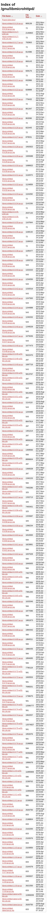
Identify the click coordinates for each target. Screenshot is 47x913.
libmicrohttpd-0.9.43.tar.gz (12, 298)
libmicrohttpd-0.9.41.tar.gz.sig (8, 284)
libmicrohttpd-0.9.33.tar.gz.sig (8, 199)
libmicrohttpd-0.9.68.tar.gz (12, 630)
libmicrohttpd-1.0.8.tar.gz (12, 876)
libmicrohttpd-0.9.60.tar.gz (12, 535)
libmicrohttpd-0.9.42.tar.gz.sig (8, 294)
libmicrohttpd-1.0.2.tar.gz (12, 819)
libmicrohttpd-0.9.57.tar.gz (12, 497)
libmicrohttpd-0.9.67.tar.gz (12, 620)
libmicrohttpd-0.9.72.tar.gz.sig (8, 682)
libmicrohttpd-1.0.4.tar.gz (12, 838)
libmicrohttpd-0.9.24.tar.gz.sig (8, 113)
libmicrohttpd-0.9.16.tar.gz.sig (8, 28)
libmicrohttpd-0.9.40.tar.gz (12, 270)
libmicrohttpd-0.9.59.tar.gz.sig (8, 530)
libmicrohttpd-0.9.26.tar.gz (12, 128)
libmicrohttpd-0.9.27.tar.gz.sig (8, 142)
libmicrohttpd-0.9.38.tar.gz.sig (8, 256)
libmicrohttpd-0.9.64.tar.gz (12, 582)
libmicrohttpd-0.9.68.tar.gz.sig (8, 635)
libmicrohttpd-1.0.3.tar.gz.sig (8, 834)
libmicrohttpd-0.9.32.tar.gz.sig (8, 189)
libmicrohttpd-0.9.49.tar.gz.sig (8, 369)
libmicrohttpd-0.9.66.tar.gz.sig (8, 616)
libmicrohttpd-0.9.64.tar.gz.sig (8, 587)
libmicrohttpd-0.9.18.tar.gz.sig (8, 57)
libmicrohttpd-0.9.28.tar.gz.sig (8, 151)
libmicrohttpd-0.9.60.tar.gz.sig (8, 540)
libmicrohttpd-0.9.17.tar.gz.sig (8, 47)
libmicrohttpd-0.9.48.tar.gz (12, 346)
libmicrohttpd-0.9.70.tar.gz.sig (8, 654)
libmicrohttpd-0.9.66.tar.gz (12, 611)
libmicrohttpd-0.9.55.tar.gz (12, 469)
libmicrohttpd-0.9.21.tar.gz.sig (8, 85)
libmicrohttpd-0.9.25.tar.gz (12, 118)
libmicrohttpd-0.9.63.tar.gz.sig (8, 568)
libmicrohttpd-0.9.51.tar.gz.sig (8, 407)
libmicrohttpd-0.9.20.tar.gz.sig (8, 76)
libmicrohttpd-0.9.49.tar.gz (12, 365)
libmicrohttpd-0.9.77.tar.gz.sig (8, 767)
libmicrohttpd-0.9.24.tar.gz (12, 109)
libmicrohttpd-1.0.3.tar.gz (12, 829)
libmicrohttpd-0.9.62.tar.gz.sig (8, 559)
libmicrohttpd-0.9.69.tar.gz (12, 639)
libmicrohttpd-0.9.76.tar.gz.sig (8, 748)
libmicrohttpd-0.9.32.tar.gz (12, 185)
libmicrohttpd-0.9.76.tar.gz (12, 744)
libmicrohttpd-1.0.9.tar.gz (12, 886)
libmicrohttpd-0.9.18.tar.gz (12, 52)
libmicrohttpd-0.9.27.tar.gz (12, 137)
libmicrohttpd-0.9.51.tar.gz (12, 402)
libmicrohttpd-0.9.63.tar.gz (12, 564)
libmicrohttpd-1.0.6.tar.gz (12, 857)
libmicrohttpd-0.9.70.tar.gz (12, 649)
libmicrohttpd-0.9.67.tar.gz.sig (8, 625)
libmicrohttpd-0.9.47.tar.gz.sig (8, 341)
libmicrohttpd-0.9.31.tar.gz (12, 175)
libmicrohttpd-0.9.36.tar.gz (12, 232)
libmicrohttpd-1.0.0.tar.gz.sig (8, 786)
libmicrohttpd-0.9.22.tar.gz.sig (8, 95)
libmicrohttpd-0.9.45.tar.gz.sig (8, 322)
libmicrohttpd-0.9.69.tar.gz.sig (8, 644)
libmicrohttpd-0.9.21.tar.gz (12, 80)
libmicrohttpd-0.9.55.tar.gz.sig (8, 474)
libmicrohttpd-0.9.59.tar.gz (12, 526)
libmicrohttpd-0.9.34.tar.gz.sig (8, 208)
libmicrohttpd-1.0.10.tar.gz (12, 810)
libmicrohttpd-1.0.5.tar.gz (12, 848)
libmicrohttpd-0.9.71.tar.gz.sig (8, 663)
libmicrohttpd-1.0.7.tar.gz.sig (8, 871)
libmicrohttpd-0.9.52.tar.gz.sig (8, 417)
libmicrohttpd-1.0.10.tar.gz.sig (8, 815)
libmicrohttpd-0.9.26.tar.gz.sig (8, 132)
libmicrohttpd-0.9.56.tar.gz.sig (8, 483)
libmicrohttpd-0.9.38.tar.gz (12, 251)
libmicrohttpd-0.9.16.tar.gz (12, 23)
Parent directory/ (8, 20)
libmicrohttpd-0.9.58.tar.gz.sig (8, 521)
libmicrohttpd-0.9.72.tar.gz (12, 677)
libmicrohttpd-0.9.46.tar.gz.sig (8, 331)
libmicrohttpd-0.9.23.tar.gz (12, 99)
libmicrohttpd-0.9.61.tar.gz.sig (8, 549)
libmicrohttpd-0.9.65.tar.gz (12, 601)
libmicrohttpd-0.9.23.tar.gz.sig (8, 104)
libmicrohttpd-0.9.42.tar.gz (12, 289)
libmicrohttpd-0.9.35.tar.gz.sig (8, 227)
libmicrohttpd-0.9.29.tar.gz (12, 156)
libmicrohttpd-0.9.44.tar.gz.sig (8, 312)
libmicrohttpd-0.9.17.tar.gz (12, 42)
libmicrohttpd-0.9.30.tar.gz (12, 166)
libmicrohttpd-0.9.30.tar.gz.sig (8, 170)
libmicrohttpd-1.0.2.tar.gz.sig (8, 824)
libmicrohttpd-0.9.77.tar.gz (12, 762)
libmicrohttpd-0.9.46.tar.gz (12, 327)
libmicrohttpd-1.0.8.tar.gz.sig (8, 881)
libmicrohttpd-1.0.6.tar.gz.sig (8, 862)
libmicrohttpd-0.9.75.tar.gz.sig (8, 739)
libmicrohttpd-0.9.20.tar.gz (12, 71)
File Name (6, 16)
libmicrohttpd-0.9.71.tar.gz (12, 658)
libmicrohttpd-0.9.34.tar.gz (12, 203)
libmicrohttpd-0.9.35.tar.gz (12, 222)
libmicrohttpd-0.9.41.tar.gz (12, 279)
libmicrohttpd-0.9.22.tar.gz (12, 90)
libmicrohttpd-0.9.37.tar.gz (12, 241)
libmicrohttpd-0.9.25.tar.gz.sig (8, 123)
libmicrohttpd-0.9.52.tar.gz (12, 412)
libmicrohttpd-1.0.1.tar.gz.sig (8, 805)
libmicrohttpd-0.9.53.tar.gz (12, 431)
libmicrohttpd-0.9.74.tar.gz (12, 715)
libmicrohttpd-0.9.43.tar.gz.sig (8, 303)
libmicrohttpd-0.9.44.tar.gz (12, 308)
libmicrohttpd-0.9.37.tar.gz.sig (8, 246)
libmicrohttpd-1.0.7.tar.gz (12, 867)
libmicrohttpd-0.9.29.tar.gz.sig (8, 161)
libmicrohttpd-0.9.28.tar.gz (12, 147)
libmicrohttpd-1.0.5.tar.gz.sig (8, 853)
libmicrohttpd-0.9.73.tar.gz (12, 696)
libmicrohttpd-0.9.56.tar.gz (12, 478)
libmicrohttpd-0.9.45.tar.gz (12, 317)
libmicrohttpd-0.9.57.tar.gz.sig (8, 502)
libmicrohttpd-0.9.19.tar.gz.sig (8, 66)
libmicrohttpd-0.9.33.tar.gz (12, 194)
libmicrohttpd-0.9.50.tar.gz (12, 383)
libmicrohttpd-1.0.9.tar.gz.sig (8, 890)
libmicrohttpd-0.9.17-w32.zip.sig (10, 38)
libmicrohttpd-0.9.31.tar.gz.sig (8, 180)
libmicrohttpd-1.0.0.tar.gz (12, 781)
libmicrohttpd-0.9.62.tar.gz (12, 554)
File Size (27, 16)
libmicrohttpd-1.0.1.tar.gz (12, 800)
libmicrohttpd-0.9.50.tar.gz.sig (8, 388)
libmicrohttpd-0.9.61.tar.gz (12, 545)
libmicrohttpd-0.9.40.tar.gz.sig (8, 275)
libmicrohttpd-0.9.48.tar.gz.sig (8, 350)
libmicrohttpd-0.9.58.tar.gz (12, 516)
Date (38, 16)
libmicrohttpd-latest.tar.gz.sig (8, 909)
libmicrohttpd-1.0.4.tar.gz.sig (8, 843)
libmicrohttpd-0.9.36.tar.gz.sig (8, 237)
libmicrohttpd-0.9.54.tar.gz (12, 450)
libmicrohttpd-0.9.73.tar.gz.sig (8, 701)
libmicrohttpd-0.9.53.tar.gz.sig (8, 436)
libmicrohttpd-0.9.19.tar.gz (12, 61)
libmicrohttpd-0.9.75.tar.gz (12, 734)
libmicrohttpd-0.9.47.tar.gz (12, 336)
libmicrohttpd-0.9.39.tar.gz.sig (8, 265)
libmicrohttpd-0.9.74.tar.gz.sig (8, 720)
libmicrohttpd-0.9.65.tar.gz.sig (8, 606)
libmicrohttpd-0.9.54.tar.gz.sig (8, 455)
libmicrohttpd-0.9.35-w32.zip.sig (10, 218)
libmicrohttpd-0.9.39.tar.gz (12, 260)
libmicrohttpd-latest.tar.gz (12, 905)
